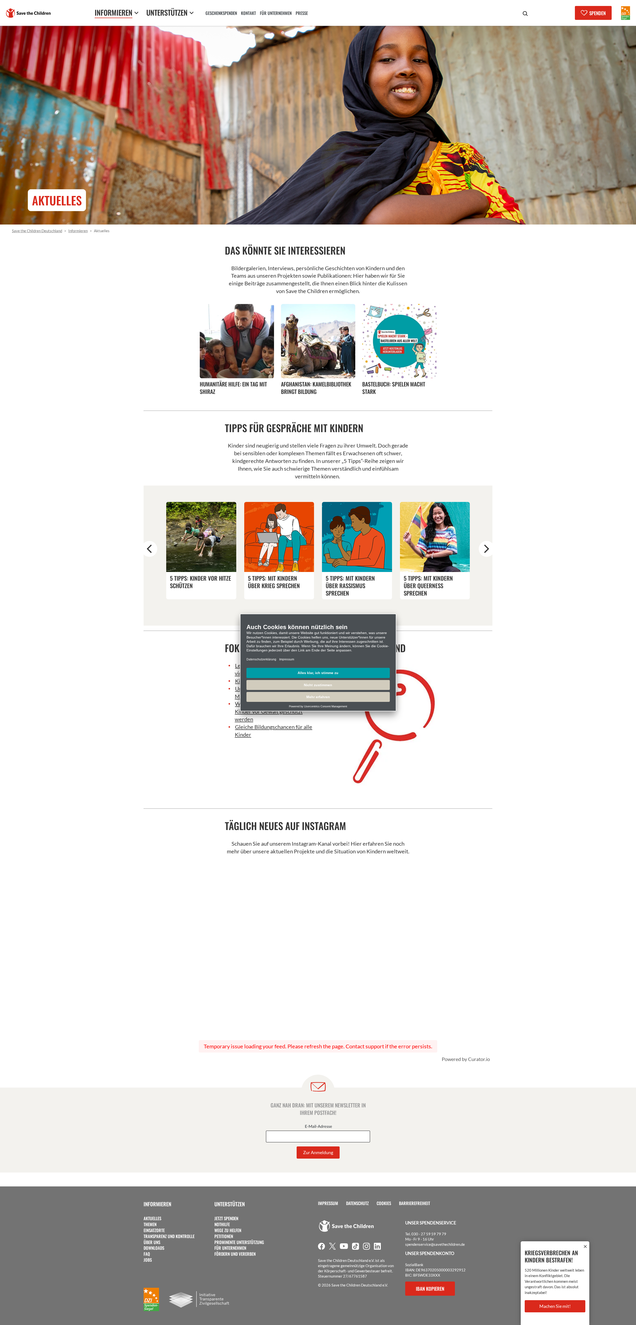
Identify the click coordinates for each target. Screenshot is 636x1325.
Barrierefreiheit (414, 1203)
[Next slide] (487, 549)
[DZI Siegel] (625, 13)
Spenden (597, 12)
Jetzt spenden (226, 1218)
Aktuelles (152, 1218)
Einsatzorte (154, 1230)
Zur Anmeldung (318, 1152)
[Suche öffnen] (525, 13)
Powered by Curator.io (466, 1059)
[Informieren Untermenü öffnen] (136, 13)
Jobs (148, 1260)
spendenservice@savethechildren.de (435, 1244)
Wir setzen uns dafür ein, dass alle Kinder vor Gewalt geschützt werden (275, 711)
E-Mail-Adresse (318, 1127)
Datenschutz (357, 1203)
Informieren (157, 1204)
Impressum (328, 1203)
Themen (150, 1224)
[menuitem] (221, 13)
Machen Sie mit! (555, 1306)
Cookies (384, 1203)
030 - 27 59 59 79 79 (428, 1234)
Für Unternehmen (230, 1248)
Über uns (152, 1242)
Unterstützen (229, 1204)
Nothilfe (222, 1224)
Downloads (154, 1248)
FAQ (147, 1254)
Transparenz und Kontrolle (169, 1236)
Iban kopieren (430, 1288)
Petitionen (223, 1236)
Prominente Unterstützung (239, 1242)
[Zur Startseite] (28, 13)
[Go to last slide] (149, 549)
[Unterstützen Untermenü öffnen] (192, 13)
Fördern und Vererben (235, 1254)
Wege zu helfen (227, 1230)
